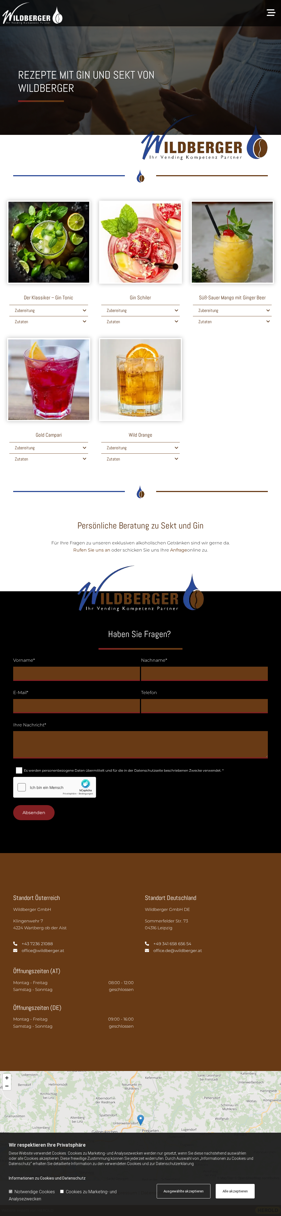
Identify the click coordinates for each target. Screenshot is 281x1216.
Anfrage (178, 550)
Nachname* (154, 660)
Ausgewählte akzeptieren (184, 1191)
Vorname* (24, 660)
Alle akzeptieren (235, 1191)
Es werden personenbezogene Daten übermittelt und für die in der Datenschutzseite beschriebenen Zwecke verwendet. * (124, 770)
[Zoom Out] (7, 1086)
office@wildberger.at (43, 950)
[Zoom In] (7, 1078)
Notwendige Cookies (35, 1191)
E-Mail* (20, 692)
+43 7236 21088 (37, 943)
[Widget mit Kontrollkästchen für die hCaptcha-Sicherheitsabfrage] (54, 787)
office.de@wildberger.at (177, 950)
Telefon (149, 692)
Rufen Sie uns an (91, 550)
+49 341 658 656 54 (172, 943)
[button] (173, 13)
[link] (84, 310)
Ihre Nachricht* (29, 725)
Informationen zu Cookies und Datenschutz (47, 1178)
